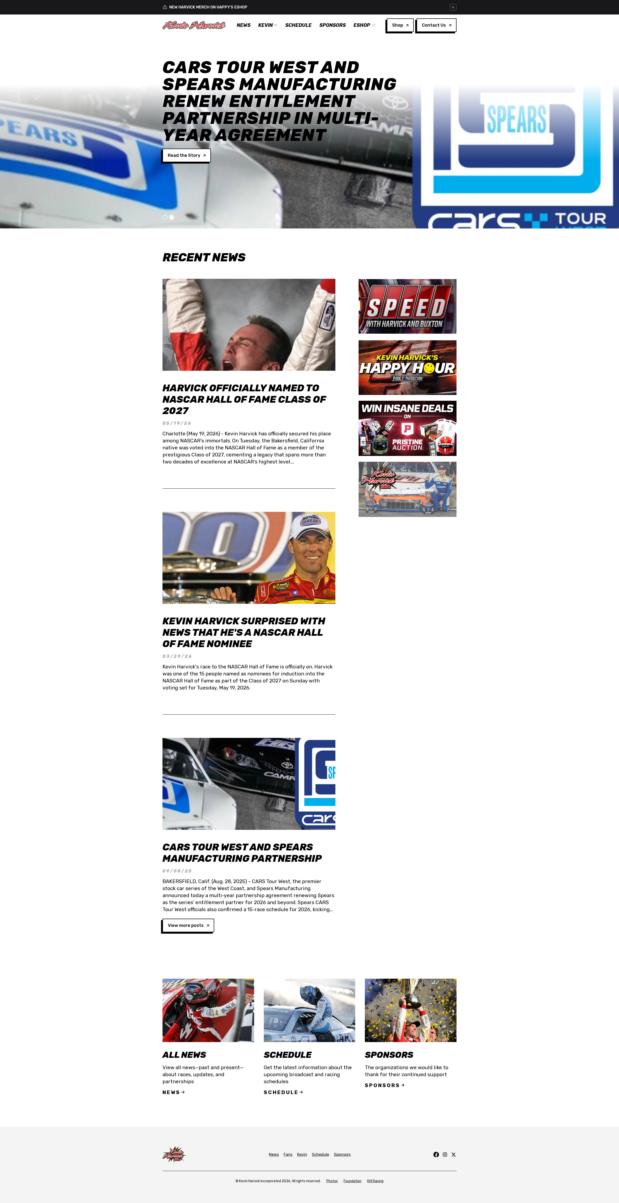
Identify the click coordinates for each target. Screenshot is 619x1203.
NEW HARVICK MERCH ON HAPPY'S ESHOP (208, 7)
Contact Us (434, 25)
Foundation (352, 1181)
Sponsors (332, 25)
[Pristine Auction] (408, 428)
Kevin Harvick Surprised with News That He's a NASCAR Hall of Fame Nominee (243, 632)
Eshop (362, 25)
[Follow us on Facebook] (436, 1155)
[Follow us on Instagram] (445, 1155)
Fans (288, 1154)
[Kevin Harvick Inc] (408, 489)
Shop (397, 25)
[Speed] (408, 306)
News (244, 25)
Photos (332, 1181)
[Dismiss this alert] (453, 7)
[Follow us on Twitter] (454, 1155)
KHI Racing (375, 1181)
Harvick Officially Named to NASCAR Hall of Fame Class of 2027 (244, 399)
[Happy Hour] (408, 367)
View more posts (186, 925)
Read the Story (184, 121)
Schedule (298, 25)
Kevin (265, 25)
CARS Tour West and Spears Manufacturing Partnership (242, 852)
